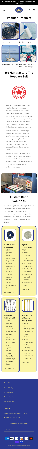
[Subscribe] (31, 429)
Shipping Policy (9, 401)
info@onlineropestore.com (18, 413)
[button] (4, 10)
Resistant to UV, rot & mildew (28, 277)
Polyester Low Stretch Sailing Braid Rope (27, 65)
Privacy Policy (8, 392)
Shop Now (7, 292)
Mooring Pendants (9, 64)
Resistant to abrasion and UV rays (10, 269)
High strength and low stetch (11, 334)
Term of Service (9, 397)
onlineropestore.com (16, 445)
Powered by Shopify (25, 445)
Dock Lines (6, 42)
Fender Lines (24, 42)
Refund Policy (8, 388)
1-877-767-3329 (15, 417)
